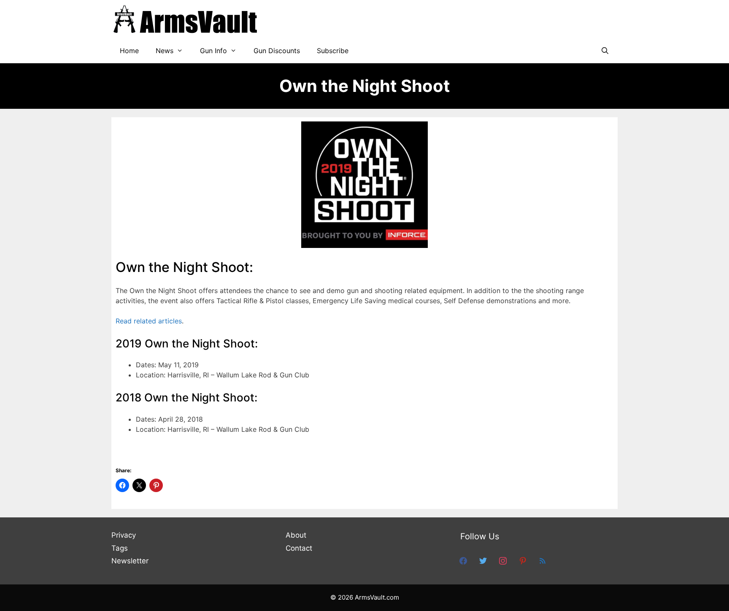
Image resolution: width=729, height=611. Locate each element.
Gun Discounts (277, 50)
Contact (299, 548)
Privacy (123, 535)
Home (129, 50)
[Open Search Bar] (605, 50)
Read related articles (149, 321)
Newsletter (129, 561)
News (164, 50)
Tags (119, 548)
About (296, 535)
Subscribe (332, 50)
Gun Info (213, 50)
